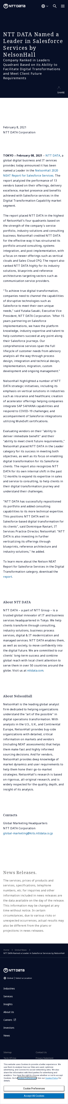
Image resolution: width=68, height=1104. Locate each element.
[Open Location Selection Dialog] (44, 6)
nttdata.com (35, 670)
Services (8, 996)
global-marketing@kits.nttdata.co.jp (28, 833)
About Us (8, 1012)
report (7, 577)
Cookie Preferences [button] (27, 1078)
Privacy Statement (44, 1058)
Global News (21, 950)
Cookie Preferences (34, 1088)
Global (19, 978)
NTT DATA (53, 155)
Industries (9, 988)
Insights (8, 1004)
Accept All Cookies (34, 1095)
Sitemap (7, 1052)
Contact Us (41, 1052)
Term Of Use (9, 1058)
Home (6, 950)
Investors (8, 1027)
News (6, 1035)
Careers (7, 1019)
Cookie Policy (51, 1078)
